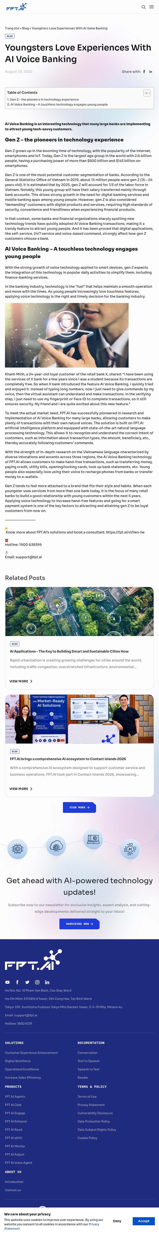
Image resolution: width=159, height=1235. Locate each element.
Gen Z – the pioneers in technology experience (44, 99)
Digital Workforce (18, 1061)
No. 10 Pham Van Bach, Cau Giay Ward (43, 990)
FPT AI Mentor (15, 1146)
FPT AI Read (13, 1129)
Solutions (14, 1042)
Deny (117, 1221)
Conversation (88, 1053)
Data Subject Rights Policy (97, 1129)
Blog (25, 28)
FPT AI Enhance (16, 1121)
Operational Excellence (22, 1069)
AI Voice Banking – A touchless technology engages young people (59, 104)
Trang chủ (12, 28)
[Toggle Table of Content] (145, 93)
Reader (83, 1077)
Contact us (13, 1190)
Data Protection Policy (94, 1121)
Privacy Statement (91, 1105)
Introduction (14, 1182)
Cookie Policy (87, 1138)
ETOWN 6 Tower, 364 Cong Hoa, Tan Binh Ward (58, 999)
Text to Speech (89, 1061)
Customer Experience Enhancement (31, 1053)
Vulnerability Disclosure (95, 1113)
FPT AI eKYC (13, 1138)
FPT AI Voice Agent (18, 1163)
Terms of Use (87, 1096)
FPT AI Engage (15, 1113)
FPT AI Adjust (14, 1154)
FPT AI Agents (15, 1096)
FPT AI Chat (13, 1105)
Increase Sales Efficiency (23, 1077)
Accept (143, 1221)
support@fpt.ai (25, 1015)
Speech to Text (89, 1069)
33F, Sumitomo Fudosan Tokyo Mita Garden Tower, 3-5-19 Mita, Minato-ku (68, 1007)
